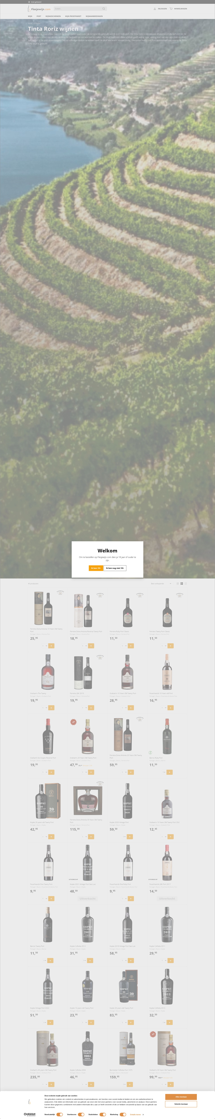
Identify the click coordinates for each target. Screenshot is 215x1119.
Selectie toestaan (181, 1104)
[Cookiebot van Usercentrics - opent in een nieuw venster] (30, 1114)
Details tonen (135, 1115)
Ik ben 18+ (96, 568)
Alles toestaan (181, 1097)
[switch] (81, 1114)
